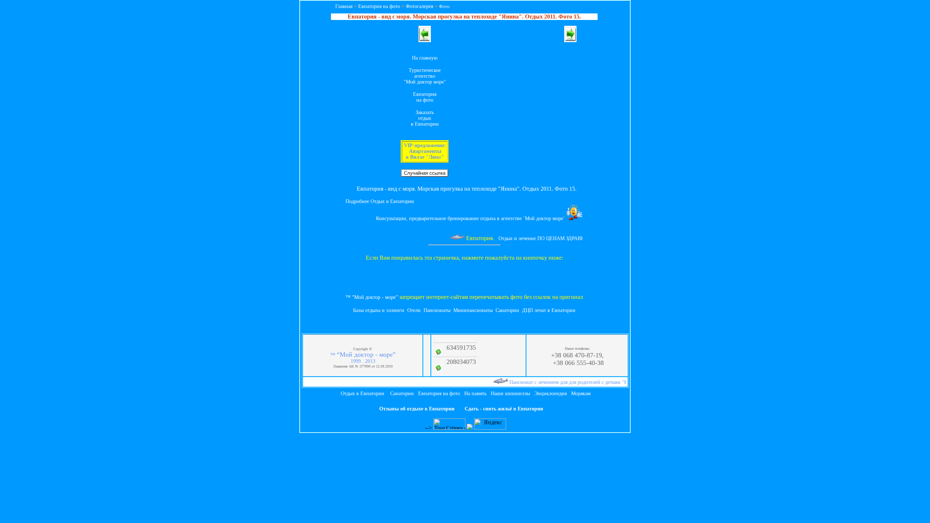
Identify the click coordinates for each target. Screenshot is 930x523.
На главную (424, 58)
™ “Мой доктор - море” (371, 297)
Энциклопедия (550, 393)
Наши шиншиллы (510, 393)
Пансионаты (437, 310)
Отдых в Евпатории (362, 393)
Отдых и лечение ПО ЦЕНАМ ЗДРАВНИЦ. (540, 238)
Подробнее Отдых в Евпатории (379, 201)
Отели (414, 310)
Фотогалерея (419, 6)
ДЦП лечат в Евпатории (548, 310)
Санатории (507, 310)
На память (475, 393)
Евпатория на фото (379, 6)
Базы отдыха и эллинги (378, 310)
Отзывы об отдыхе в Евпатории (416, 408)
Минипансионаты (473, 310)
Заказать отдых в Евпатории (425, 118)
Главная (343, 6)
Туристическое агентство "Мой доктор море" (425, 76)
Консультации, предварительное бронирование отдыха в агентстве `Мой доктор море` (471, 218)
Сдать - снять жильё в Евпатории (504, 408)
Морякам (581, 393)
